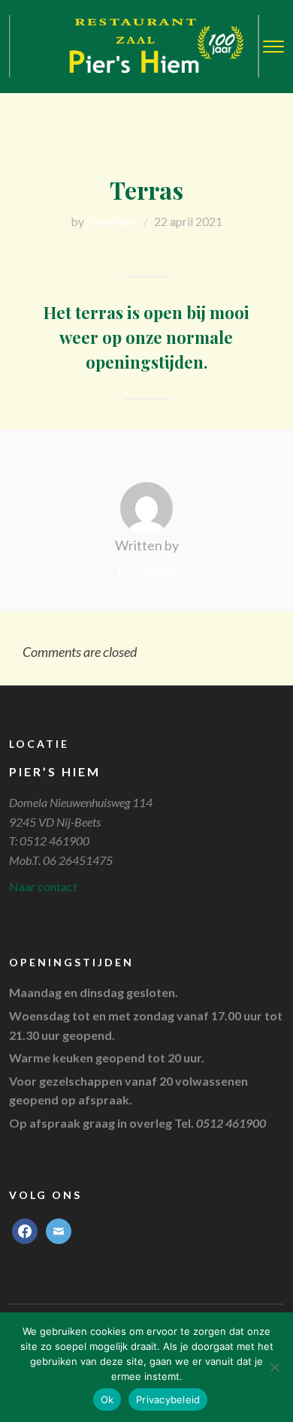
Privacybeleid (168, 1399)
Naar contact (43, 886)
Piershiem (111, 221)
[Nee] (274, 1367)
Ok (107, 1399)
